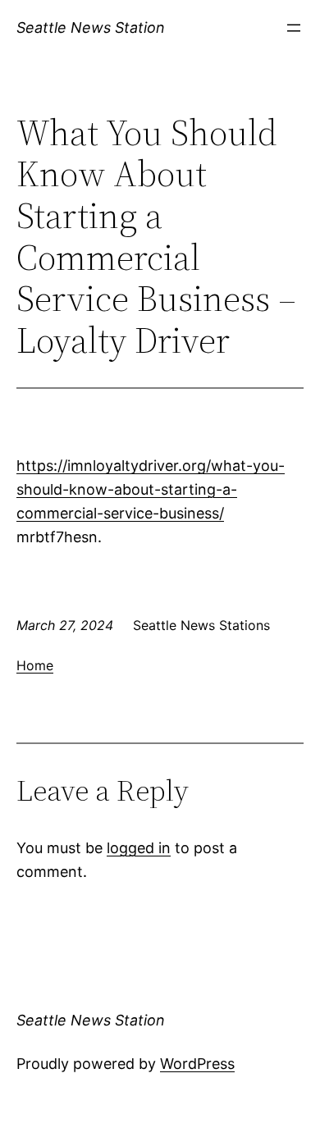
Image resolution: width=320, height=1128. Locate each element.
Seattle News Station (90, 27)
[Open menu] (294, 28)
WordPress (197, 1063)
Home (34, 665)
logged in (139, 847)
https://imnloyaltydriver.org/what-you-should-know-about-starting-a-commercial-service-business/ (150, 489)
